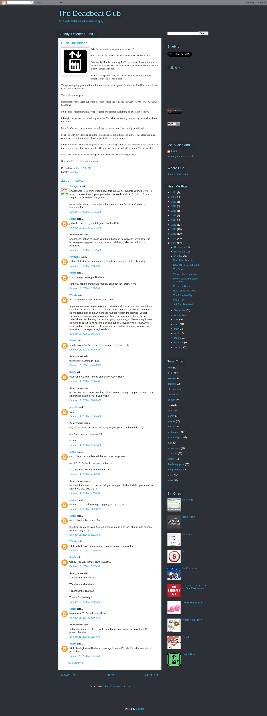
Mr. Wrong (187, 499)
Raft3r (72, 218)
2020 (174, 197)
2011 (174, 229)
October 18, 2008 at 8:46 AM (84, 617)
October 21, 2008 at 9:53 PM (84, 636)
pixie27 (73, 407)
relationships (174, 437)
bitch (170, 367)
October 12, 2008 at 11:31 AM (85, 227)
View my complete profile (180, 156)
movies (171, 421)
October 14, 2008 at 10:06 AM (85, 400)
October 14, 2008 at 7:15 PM (84, 493)
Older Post (152, 674)
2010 (174, 233)
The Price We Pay (183, 295)
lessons (74, 172)
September (180, 310)
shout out (172, 453)
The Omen (178, 269)
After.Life (187, 534)
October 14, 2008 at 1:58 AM (84, 381)
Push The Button (182, 286)
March (177, 337)
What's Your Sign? (192, 620)
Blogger (140, 708)
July (176, 319)
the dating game (175, 464)
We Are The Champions (185, 274)
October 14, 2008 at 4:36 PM (84, 474)
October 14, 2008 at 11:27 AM (85, 445)
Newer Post (68, 674)
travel (170, 475)
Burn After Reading (183, 260)
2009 (174, 238)
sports (170, 459)
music (170, 426)
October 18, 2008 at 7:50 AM (84, 602)
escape (73, 500)
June (177, 324)
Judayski (74, 186)
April (177, 333)
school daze (173, 448)
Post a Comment (75, 662)
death (170, 373)
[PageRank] (173, 125)
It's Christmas (189, 568)
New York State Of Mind (186, 265)
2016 (174, 210)
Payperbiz (75, 257)
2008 (174, 243)
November (180, 251)
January (178, 347)
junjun (170, 394)
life (169, 405)
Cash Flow (178, 300)
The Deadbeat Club (89, 13)
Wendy (73, 295)
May (176, 328)
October (178, 256)
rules (170, 442)
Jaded (185, 637)
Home (111, 674)
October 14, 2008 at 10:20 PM (85, 509)
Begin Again (188, 516)
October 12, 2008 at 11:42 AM (85, 250)
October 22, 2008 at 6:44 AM (84, 656)
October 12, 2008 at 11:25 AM (85, 212)
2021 (174, 192)
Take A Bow (188, 654)
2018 (174, 206)
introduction (173, 389)
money (171, 416)
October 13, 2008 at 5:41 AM (84, 333)
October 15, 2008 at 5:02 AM (84, 534)
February (179, 342)
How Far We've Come (184, 290)
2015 (174, 215)
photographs (173, 432)
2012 (174, 224)
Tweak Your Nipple (192, 602)
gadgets (171, 383)
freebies (171, 378)
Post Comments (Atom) (117, 686)
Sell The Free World (183, 304)
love (169, 410)
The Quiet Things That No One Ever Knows (194, 587)
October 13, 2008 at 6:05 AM (84, 349)
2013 (174, 220)
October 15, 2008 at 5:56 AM (84, 550)
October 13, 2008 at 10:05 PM (85, 365)
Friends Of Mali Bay (178, 174)
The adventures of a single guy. (81, 21)
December (180, 247)
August (178, 315)
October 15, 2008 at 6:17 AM (84, 566)
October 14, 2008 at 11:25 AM (85, 416)
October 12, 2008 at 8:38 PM (84, 288)
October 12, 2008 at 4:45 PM (84, 266)
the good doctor (175, 469)
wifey (170, 480)
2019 (174, 201)
